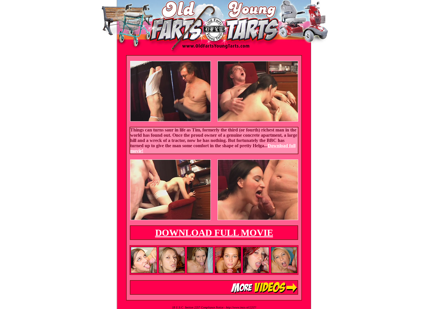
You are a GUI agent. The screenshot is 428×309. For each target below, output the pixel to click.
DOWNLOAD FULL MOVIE (214, 232)
